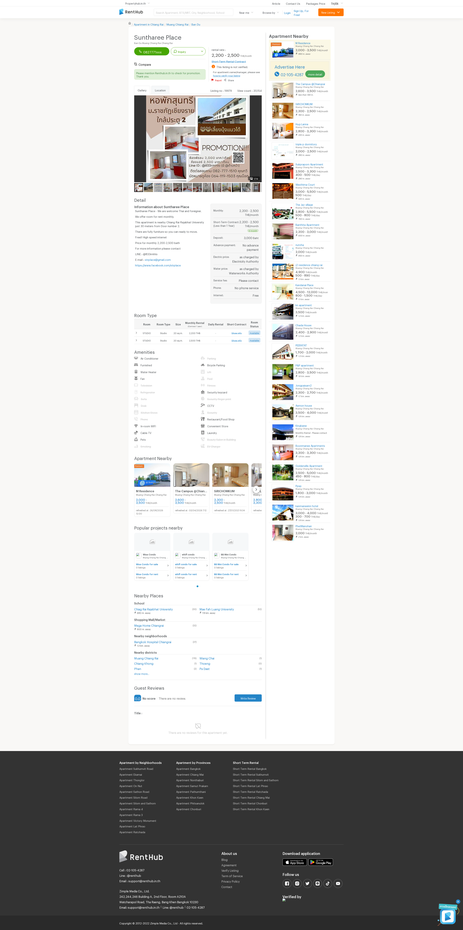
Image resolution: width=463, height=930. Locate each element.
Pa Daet (204, 668)
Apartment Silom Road (133, 797)
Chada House (303, 325)
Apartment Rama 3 (131, 814)
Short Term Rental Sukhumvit (251, 774)
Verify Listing (230, 870)
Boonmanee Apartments (310, 445)
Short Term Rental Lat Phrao (250, 785)
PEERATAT (301, 345)
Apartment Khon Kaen (189, 797)
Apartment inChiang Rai (148, 24)
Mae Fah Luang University (216, 609)
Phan (137, 668)
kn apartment (304, 305)
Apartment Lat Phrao (132, 826)
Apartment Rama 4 (131, 808)
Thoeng (204, 663)
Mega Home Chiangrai (149, 625)
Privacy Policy (230, 881)
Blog (224, 859)
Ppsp (298, 485)
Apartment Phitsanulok (190, 803)
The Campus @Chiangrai (310, 84)
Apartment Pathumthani (191, 791)
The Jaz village (304, 204)
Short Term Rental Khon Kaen (251, 808)
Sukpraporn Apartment (309, 164)
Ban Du (195, 24)
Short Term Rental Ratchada (250, 791)
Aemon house (304, 405)
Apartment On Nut (130, 785)
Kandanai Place (304, 285)
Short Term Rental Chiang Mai (251, 797)
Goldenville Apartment (309, 465)
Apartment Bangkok (188, 768)
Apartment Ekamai (130, 774)
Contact (226, 886)
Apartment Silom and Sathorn (137, 803)
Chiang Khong (143, 663)
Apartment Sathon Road (134, 791)
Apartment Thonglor (132, 780)
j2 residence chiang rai (309, 264)
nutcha (300, 244)
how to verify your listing (226, 75)
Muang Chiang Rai (177, 24)
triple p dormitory (306, 144)
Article (276, 3)
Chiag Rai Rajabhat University (153, 609)
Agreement (229, 864)
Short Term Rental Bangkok (250, 768)
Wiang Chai (206, 658)
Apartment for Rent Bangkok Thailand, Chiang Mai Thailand (136, 12)
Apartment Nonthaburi (190, 780)
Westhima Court (305, 184)
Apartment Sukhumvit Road (136, 768)
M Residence (303, 43)
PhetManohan (304, 526)
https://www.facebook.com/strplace (158, 265)
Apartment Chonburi (188, 808)
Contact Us (293, 3)
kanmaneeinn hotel (307, 506)
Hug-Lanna (302, 124)
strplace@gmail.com (158, 259)
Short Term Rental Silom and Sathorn (256, 780)
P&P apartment (305, 365)
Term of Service (232, 875)
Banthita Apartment (307, 224)
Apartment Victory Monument (137, 820)
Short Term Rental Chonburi (250, 803)
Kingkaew (301, 425)
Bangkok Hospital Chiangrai (152, 641)
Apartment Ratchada (132, 831)
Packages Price (315, 3)
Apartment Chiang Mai (190, 774)
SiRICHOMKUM (304, 104)
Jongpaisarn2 (304, 385)
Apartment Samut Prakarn (192, 785)
